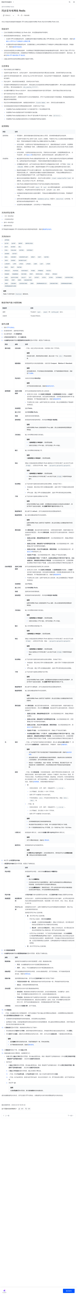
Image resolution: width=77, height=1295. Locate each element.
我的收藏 (26, 15)
